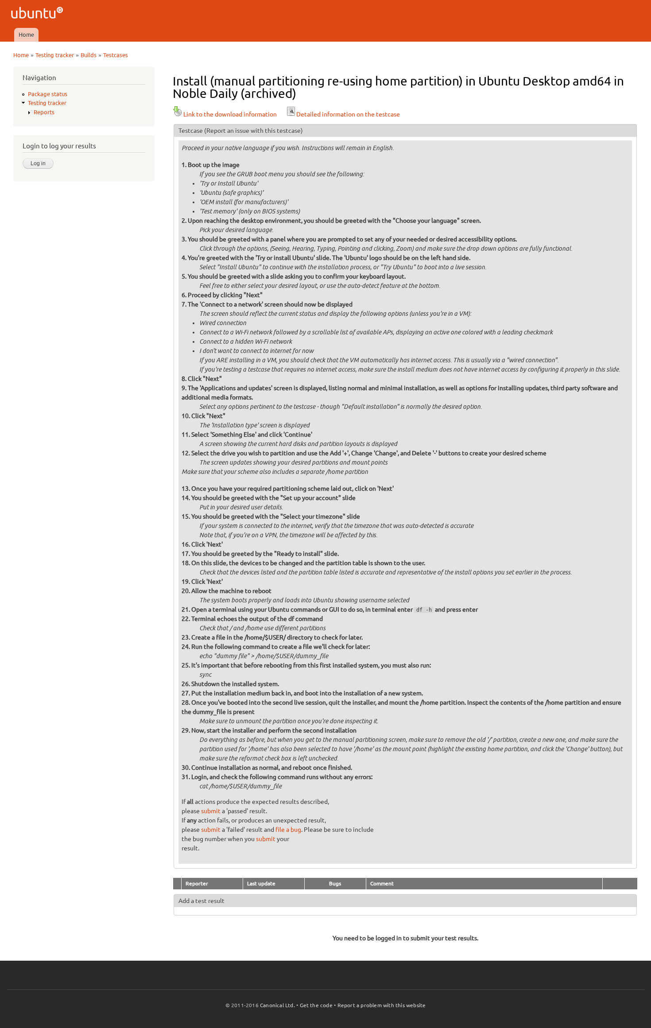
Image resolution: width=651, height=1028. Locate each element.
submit (211, 811)
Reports (44, 112)
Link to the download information (230, 114)
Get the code (316, 1005)
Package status (47, 94)
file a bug (288, 829)
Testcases (115, 55)
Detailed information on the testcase (348, 114)
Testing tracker (54, 55)
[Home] (38, 14)
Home (26, 34)
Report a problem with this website (381, 1005)
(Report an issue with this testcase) (253, 130)
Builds (89, 55)
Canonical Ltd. (277, 1005)
